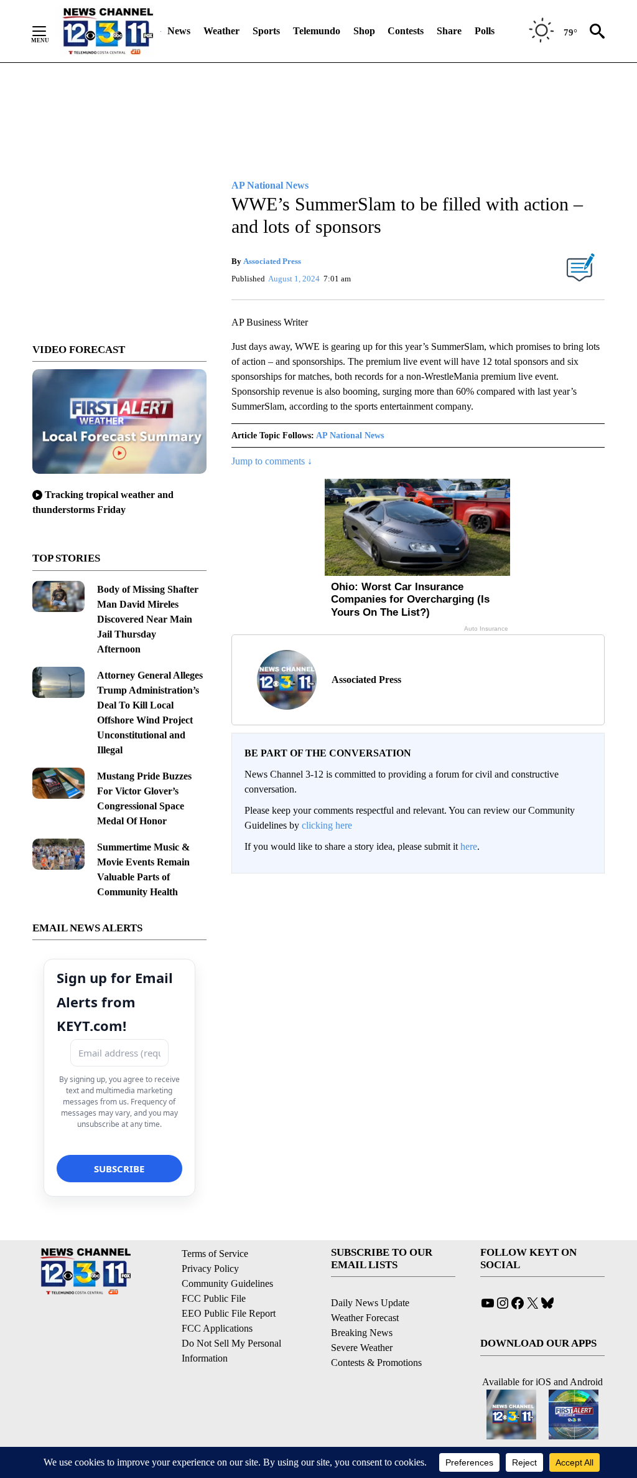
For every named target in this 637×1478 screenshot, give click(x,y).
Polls (485, 31)
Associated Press (272, 261)
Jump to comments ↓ (271, 461)
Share (449, 31)
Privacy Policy (210, 1268)
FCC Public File (214, 1298)
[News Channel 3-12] (107, 31)
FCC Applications (217, 1328)
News (178, 31)
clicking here (327, 825)
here (468, 846)
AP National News (350, 435)
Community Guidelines (227, 1283)
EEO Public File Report (229, 1313)
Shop (364, 31)
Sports (266, 31)
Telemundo (316, 31)
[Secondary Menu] (48, 31)
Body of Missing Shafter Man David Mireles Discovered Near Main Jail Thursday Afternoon (147, 619)
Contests (406, 31)
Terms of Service (215, 1253)
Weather (221, 31)
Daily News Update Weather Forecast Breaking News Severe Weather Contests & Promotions (376, 1332)
